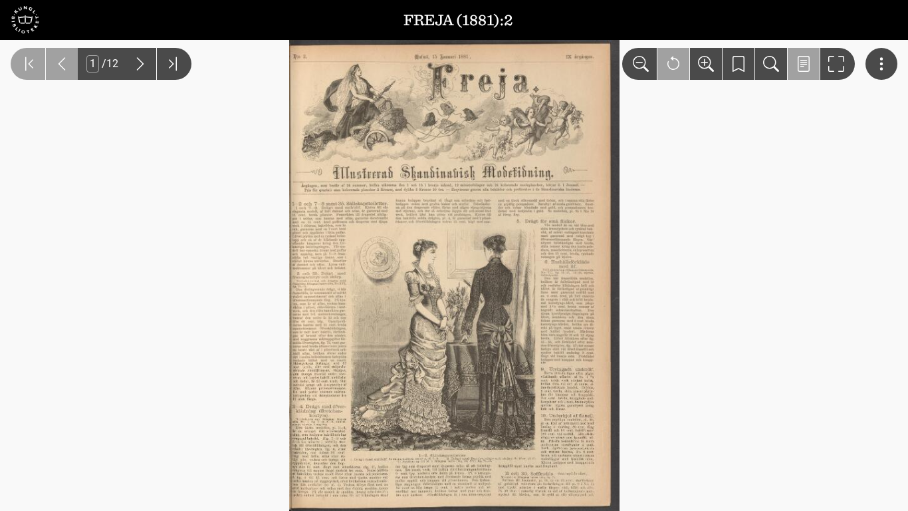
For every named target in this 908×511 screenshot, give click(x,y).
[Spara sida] (738, 64)
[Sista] (174, 64)
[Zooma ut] (639, 64)
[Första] (28, 64)
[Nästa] (140, 64)
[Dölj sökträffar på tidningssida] (804, 64)
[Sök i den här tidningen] (771, 64)
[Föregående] (62, 64)
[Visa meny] (881, 64)
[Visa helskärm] (837, 64)
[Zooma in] (706, 64)
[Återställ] (673, 64)
